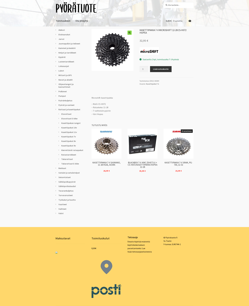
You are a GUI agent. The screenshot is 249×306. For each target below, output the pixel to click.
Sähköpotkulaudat (67, 186)
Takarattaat (67, 159)
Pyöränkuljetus (65, 100)
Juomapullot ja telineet (69, 43)
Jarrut (61, 39)
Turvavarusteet (65, 195)
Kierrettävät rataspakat (72, 150)
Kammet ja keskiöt (67, 48)
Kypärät (62, 57)
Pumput (62, 96)
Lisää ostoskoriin (161, 69)
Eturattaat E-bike (69, 118)
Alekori (61, 30)
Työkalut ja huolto (67, 200)
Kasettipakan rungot (71, 123)
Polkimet (62, 91)
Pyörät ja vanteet (66, 105)
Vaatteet (62, 204)
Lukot (61, 70)
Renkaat (62, 168)
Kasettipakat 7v (152, 84)
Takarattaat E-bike (70, 163)
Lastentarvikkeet (66, 61)
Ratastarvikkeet (68, 154)
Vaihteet (62, 209)
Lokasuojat (63, 66)
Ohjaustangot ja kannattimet (66, 85)
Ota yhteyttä (81, 20)
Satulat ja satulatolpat (69, 172)
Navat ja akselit (65, 79)
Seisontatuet (64, 177)
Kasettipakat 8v (68, 141)
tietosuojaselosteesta (142, 251)
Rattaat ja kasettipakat (69, 109)
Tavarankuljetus (65, 190)
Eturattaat (66, 114)
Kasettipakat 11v (69, 132)
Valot (61, 213)
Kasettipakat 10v (69, 127)
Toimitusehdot (63, 20)
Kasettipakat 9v (68, 145)
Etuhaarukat (64, 34)
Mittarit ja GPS (65, 75)
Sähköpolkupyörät (67, 181)
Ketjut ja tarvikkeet (67, 52)
